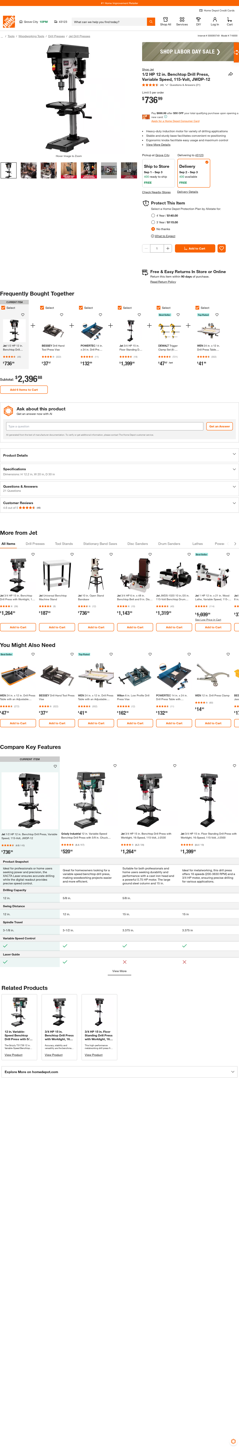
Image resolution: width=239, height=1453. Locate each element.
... (2, 36)
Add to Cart (197, 248)
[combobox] (109, 22)
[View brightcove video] (109, 170)
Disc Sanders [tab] (138, 544)
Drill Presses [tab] (35, 544)
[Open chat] (236, 52)
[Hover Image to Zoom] (69, 98)
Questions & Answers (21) (185, 84)
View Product (13, 1054)
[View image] (9, 170)
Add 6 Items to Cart (24, 389)
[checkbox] (42, 307)
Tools (11, 36)
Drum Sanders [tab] (169, 544)
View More (119, 971)
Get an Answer (219, 426)
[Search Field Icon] (151, 22)
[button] (119, 455)
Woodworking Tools (31, 36)
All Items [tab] (8, 544)
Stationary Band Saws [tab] (100, 544)
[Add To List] (222, 248)
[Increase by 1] (168, 248)
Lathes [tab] (198, 544)
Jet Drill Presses (79, 36)
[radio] (153, 215)
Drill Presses (56, 36)
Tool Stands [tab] (64, 544)
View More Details (158, 144)
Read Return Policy (163, 281)
